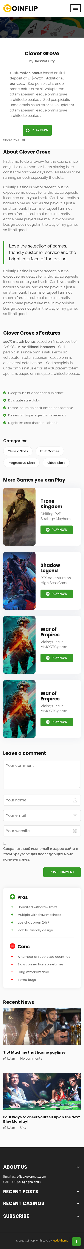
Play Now (40, 130)
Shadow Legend (50, 568)
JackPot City (44, 61)
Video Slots (56, 462)
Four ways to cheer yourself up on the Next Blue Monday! (41, 1119)
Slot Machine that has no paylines (34, 1052)
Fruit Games (49, 451)
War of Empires (50, 632)
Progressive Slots (21, 462)
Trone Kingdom (51, 504)
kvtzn (11, 1058)
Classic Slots (18, 451)
